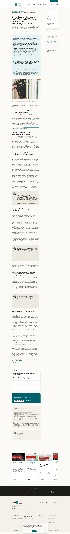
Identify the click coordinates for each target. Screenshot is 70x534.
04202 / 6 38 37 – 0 (16, 515)
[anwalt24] (26, 492)
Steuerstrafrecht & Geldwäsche (51, 16)
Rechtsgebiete (28, 4)
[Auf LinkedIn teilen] (51, 32)
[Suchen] (57, 4)
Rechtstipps (39, 4)
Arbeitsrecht (49, 519)
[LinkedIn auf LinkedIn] (13, 508)
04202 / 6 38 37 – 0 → (28, 400)
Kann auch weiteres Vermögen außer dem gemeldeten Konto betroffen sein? (25, 385)
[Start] (12, 11)
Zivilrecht (49, 523)
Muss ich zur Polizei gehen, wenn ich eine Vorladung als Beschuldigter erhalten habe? (25, 382)
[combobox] (53, 4)
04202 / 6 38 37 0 (27, 359)
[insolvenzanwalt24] (53, 492)
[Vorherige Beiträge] (55, 451)
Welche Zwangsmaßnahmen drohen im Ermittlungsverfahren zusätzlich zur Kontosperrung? (52, 47)
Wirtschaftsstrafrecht (20, 11)
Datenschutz (56, 530)
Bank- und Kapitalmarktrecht (52, 515)
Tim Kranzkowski (50, 19)
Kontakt (44, 4)
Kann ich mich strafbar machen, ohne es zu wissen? (21, 388)
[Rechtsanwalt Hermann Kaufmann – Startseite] (17, 4)
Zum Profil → (19, 438)
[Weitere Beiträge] (57, 451)
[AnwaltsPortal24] (35, 492)
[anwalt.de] (17, 492)
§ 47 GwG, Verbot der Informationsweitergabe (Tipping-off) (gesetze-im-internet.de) (25, 416)
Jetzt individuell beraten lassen (17, 362)
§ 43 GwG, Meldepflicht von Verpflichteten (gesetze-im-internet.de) (23, 409)
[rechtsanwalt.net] (44, 492)
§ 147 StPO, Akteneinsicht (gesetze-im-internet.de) (20, 413)
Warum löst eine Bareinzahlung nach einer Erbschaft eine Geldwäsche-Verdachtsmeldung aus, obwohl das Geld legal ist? (24, 378)
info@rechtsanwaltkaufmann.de (20, 360)
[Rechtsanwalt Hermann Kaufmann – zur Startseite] (17, 502)
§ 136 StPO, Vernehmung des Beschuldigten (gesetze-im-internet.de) (23, 412)
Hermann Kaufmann (26, 203)
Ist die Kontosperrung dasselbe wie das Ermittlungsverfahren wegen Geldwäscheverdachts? (24, 374)
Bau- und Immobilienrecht (51, 518)
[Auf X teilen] (53, 32)
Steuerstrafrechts (28, 148)
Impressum (51, 530)
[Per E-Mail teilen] (54, 32)
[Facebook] (14, 508)
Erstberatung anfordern (19, 400)
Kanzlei (34, 4)
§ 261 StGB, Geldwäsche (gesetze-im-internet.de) (20, 408)
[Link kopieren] (47, 32)
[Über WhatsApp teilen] (49, 32)
